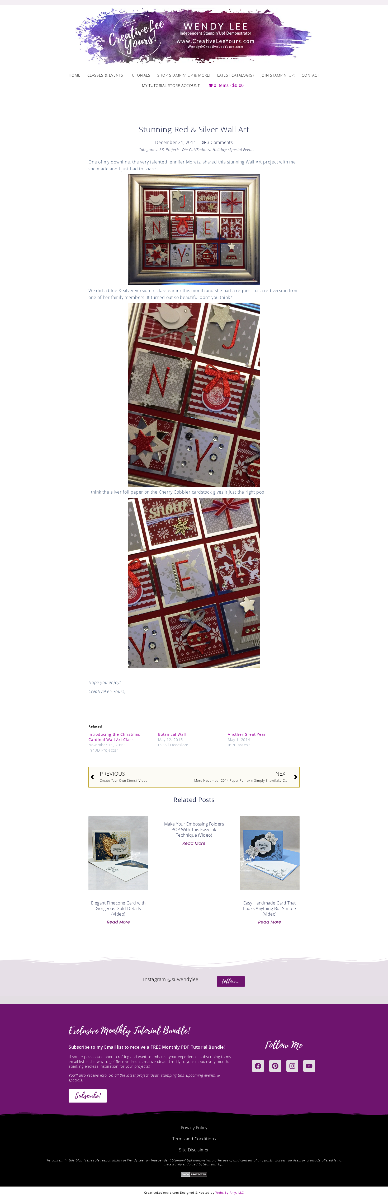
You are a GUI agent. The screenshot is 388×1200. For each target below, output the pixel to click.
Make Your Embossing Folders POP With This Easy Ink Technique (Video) (194, 829)
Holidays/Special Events (233, 149)
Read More (118, 922)
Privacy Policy (194, 1128)
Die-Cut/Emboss (196, 149)
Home (74, 75)
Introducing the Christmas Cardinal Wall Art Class (114, 737)
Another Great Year (247, 734)
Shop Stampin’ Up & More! (183, 75)
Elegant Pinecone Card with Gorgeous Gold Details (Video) (118, 908)
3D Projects (169, 149)
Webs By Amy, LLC (229, 1192)
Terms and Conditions (194, 1139)
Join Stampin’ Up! (278, 75)
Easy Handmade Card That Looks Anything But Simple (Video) (269, 908)
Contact (310, 75)
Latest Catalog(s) (235, 75)
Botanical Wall (172, 734)
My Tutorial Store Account (171, 85)
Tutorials (140, 75)
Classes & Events (105, 75)
